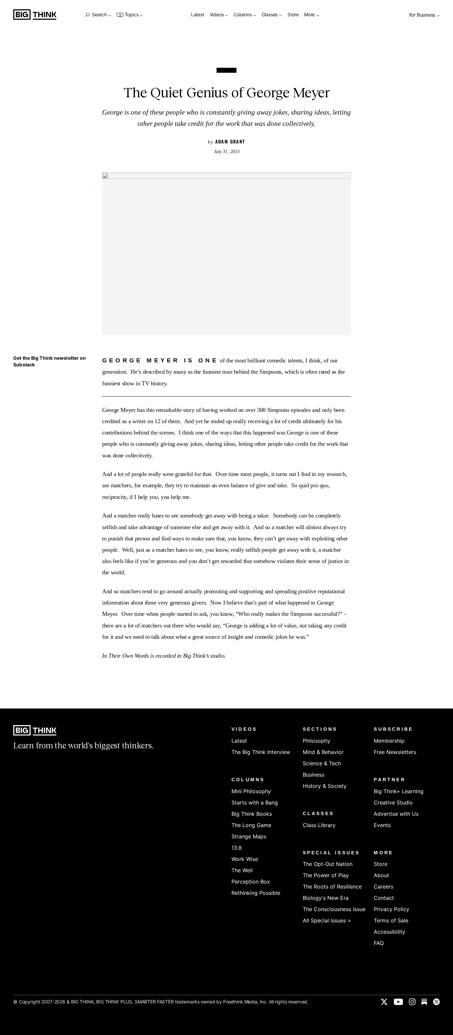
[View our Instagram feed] (412, 1001)
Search (99, 14)
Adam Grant (230, 141)
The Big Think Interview (260, 752)
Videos (217, 14)
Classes (270, 14)
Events (382, 825)
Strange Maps (248, 836)
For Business (422, 15)
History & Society (325, 786)
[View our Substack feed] (424, 1001)
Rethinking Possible (255, 893)
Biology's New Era (326, 897)
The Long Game (251, 825)
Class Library (319, 825)
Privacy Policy (391, 909)
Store (293, 14)
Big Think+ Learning (398, 791)
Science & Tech (322, 763)
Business (313, 774)
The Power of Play (326, 875)
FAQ (379, 943)
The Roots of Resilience (332, 886)
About (381, 875)
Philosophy (316, 740)
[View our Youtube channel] (398, 1001)
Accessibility (389, 931)
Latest (197, 14)
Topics (131, 14)
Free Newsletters (395, 752)
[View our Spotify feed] (436, 1001)
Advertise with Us (396, 813)
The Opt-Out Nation (328, 864)
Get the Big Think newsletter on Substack (49, 361)
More (310, 14)
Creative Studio (393, 802)
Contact (384, 897)
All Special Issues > (327, 920)
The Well (242, 870)
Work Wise (244, 859)
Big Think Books (251, 813)
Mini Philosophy (251, 791)
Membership (389, 740)
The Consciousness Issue (334, 909)
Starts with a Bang (254, 802)
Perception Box (250, 881)
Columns (243, 14)
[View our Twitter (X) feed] (384, 1001)
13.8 (236, 847)
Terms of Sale (391, 920)
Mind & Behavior (323, 752)
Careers (383, 886)
